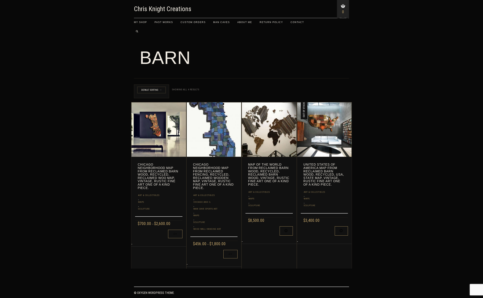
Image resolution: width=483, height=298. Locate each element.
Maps (141, 202)
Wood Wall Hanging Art (207, 229)
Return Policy (271, 22)
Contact (297, 22)
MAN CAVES (221, 22)
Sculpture (144, 209)
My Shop (140, 22)
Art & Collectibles (148, 195)
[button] (286, 231)
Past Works (164, 22)
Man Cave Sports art (205, 209)
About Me (244, 22)
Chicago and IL (202, 202)
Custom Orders (193, 22)
